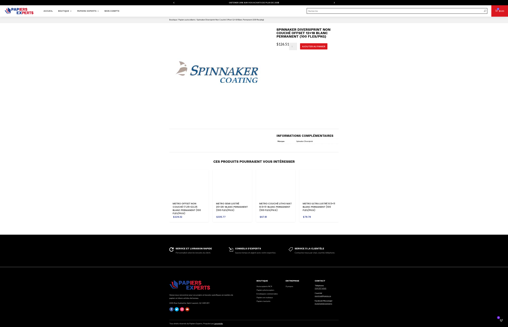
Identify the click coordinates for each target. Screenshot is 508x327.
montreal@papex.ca (323, 296)
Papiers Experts (86, 11)
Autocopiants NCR (264, 286)
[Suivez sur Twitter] (177, 309)
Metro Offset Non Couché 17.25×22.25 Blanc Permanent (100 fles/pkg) (187, 208)
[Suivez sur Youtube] (187, 309)
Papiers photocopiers (265, 290)
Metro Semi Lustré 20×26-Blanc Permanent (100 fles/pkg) (232, 207)
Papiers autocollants (186, 20)
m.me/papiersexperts (323, 303)
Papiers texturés (263, 301)
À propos (289, 286)
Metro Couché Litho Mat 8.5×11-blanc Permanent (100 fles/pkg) (275, 207)
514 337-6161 (320, 288)
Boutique (63, 11)
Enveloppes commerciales (267, 294)
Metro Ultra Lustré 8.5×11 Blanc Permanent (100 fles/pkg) (319, 207)
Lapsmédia (218, 323)
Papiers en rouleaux (265, 297)
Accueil (48, 11)
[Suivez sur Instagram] (182, 309)
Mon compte (111, 11)
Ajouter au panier (313, 46)
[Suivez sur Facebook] (171, 309)
